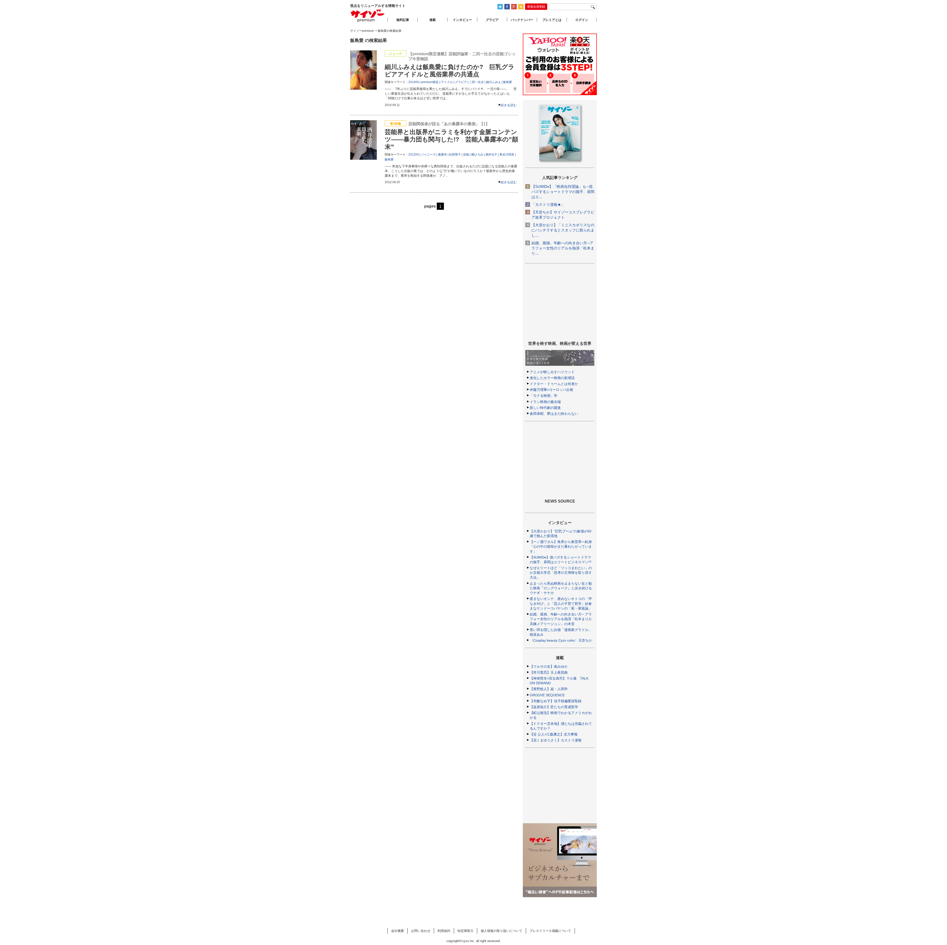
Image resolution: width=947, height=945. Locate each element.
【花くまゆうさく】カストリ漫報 (556, 740)
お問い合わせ (420, 931)
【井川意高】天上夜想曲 (549, 672)
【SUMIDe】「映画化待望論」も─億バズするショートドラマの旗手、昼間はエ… (562, 191)
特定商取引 (465, 931)
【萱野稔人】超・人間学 (549, 689)
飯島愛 (507, 82)
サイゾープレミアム (367, 16)
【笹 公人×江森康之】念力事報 (554, 734)
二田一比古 (476, 82)
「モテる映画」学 (543, 396)
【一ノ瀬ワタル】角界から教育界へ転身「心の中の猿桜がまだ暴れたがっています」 (561, 546)
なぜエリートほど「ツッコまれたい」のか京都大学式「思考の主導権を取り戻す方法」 (561, 572)
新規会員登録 (536, 6)
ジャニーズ (428, 154)
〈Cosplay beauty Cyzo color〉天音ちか (561, 640)
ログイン (581, 20)
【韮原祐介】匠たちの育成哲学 (554, 707)
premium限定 (430, 82)
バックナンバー (522, 20)
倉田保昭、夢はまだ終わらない (554, 414)
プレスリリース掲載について (550, 931)
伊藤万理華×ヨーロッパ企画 (551, 390)
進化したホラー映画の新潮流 (552, 378)
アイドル (447, 82)
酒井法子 (491, 154)
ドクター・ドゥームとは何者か (554, 384)
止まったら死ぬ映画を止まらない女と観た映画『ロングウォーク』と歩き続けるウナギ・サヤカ (561, 588)
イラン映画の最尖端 (545, 402)
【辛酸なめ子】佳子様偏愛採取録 (556, 701)
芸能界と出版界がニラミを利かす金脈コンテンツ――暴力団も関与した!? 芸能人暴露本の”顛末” (451, 139)
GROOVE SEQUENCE (547, 695)
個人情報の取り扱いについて (501, 931)
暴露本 (442, 154)
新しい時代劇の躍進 (545, 408)
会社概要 (397, 931)
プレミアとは (552, 20)
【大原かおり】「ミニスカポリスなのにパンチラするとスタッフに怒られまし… (562, 230)
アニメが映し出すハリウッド (552, 372)
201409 (413, 82)
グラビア (461, 82)
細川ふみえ (493, 82)
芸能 (466, 154)
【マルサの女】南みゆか (549, 666)
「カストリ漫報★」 (548, 204)
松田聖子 (455, 154)
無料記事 (402, 20)
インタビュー (462, 20)
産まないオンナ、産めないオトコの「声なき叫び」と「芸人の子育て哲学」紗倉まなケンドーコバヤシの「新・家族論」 (561, 603)
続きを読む (509, 105)
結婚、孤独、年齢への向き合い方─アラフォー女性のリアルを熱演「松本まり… (562, 248)
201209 (413, 154)
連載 (432, 20)
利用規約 (443, 931)
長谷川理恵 (506, 154)
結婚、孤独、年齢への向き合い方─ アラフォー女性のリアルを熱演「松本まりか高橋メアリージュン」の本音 (561, 619)
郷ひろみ (477, 154)
